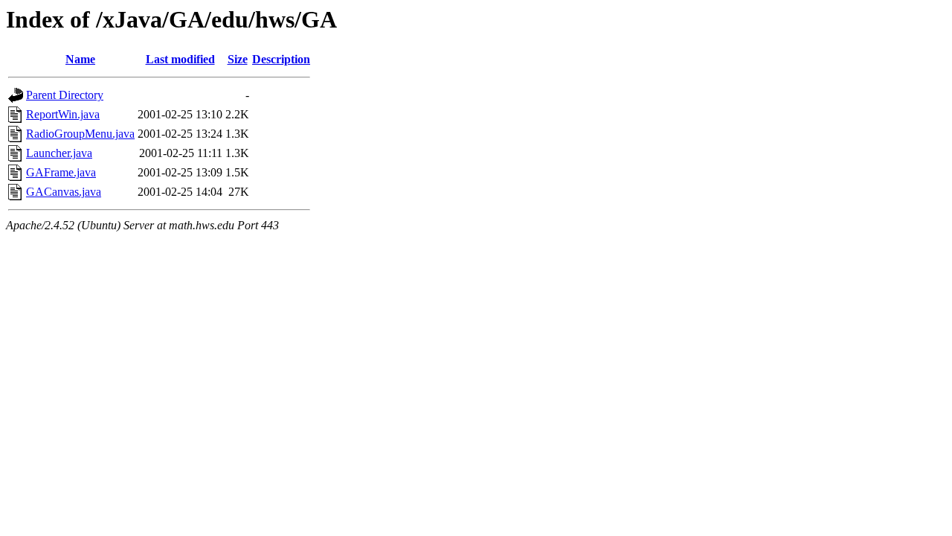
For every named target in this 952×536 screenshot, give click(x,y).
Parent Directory (64, 95)
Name (80, 59)
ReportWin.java (63, 114)
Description (281, 59)
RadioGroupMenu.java (80, 133)
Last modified (180, 59)
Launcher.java (59, 153)
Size (238, 59)
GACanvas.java (63, 191)
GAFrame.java (61, 172)
